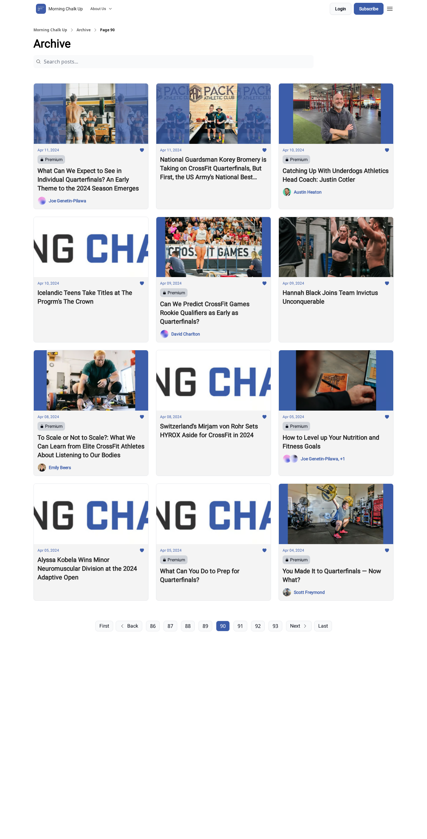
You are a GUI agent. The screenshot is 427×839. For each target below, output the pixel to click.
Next (295, 626)
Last (323, 626)
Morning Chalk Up (50, 30)
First (104, 626)
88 (188, 626)
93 (275, 626)
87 (170, 626)
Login (340, 8)
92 (258, 626)
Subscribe (368, 8)
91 (240, 626)
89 (205, 626)
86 (153, 626)
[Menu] (390, 8)
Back (132, 626)
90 (223, 626)
